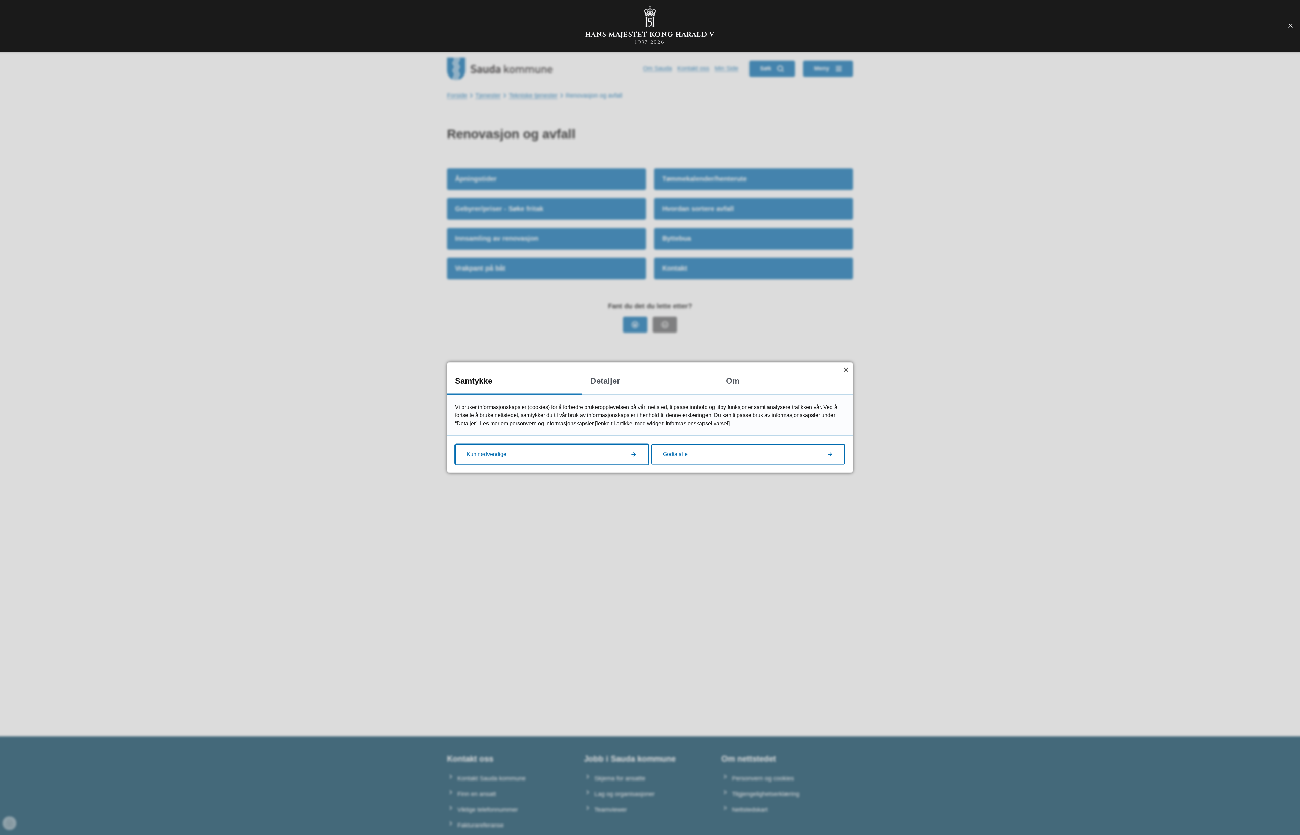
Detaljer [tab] (605, 380)
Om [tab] (732, 380)
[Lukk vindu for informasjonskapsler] (846, 369)
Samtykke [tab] (473, 380)
